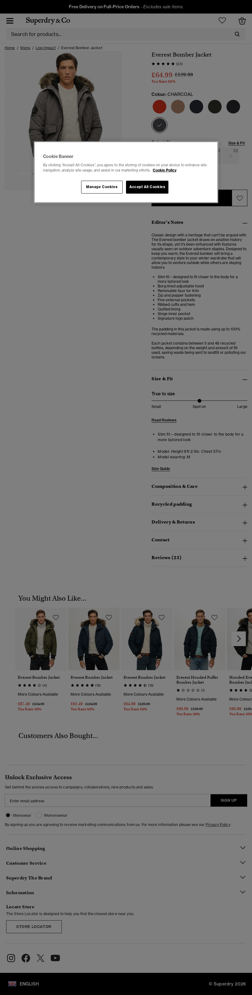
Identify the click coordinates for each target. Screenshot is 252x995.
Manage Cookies (101, 187)
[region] (126, 172)
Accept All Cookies (147, 187)
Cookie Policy (164, 170)
